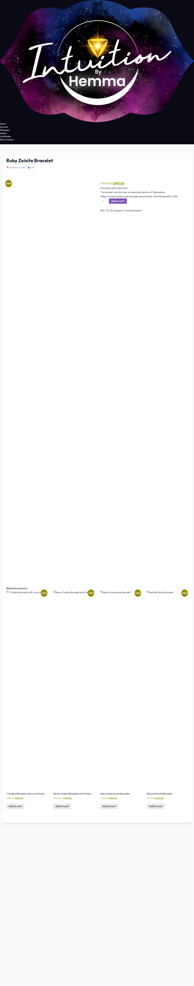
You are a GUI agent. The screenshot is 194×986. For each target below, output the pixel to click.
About (3, 123)
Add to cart (117, 201)
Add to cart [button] (15, 806)
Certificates (5, 136)
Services (4, 127)
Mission (3, 133)
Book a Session (7, 139)
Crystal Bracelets (133, 210)
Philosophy (5, 130)
